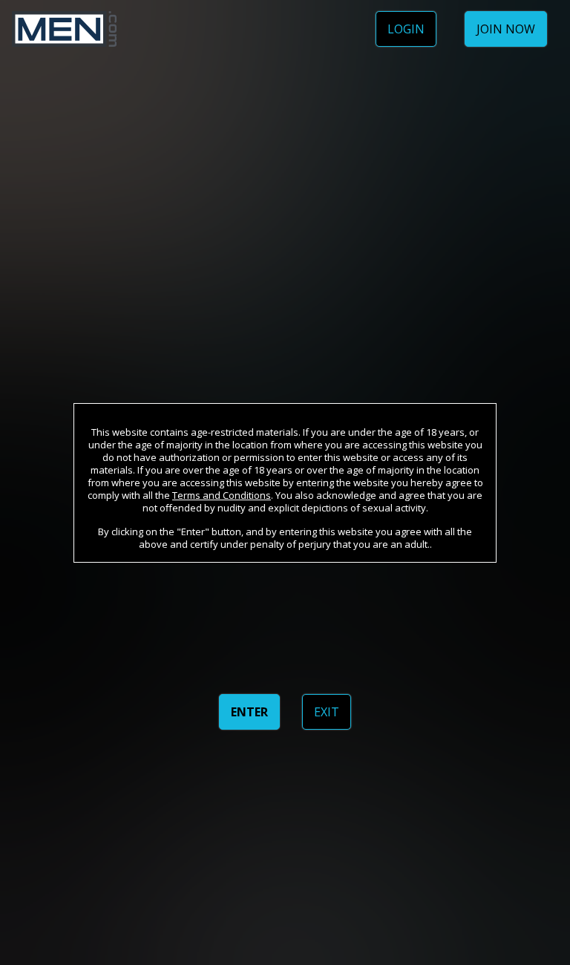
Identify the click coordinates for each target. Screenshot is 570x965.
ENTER (249, 712)
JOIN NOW (505, 29)
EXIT (326, 712)
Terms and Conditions (221, 495)
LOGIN (406, 29)
